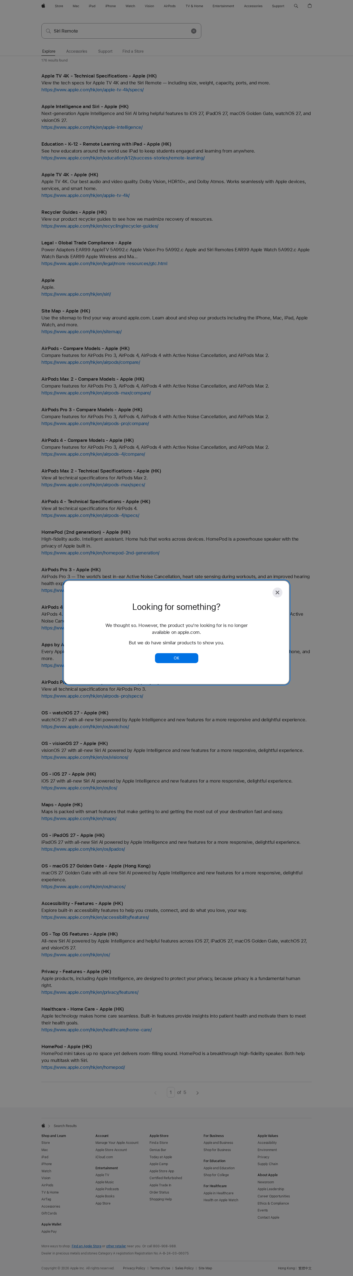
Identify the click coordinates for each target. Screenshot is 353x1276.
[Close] (277, 592)
